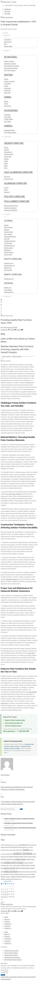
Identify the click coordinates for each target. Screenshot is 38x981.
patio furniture (32, 692)
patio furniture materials (23, 871)
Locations (7, 926)
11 (4, 891)
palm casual (30, 868)
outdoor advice (9, 853)
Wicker (13, 876)
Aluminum (3, 845)
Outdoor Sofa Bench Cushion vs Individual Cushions (19, 818)
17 (2, 894)
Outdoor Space (25, 865)
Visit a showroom (9, 731)
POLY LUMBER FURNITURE (17, 201)
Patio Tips (11, 874)
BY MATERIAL (10, 57)
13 (7, 891)
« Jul (2, 902)
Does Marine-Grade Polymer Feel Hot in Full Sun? (18, 823)
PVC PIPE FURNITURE (14, 196)
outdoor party (5, 865)
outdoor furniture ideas (16, 856)
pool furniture (26, 874)
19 (5, 894)
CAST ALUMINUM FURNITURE (18, 172)
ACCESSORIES (11, 110)
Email (2, 972)
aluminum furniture (11, 579)
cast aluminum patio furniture (17, 847)
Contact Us (7, 928)
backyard (8, 845)
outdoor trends (9, 868)
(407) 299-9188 (24, 731)
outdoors (11, 865)
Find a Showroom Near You (14, 723)
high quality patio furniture (16, 850)
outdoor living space (13, 862)
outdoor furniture (22, 853)
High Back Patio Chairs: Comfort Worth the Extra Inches (20, 827)
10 (2, 891)
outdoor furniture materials (29, 856)
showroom (4, 703)
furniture (8, 850)
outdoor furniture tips (7, 859)
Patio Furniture (16, 356)
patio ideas (6, 874)
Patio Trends (19, 874)
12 (5, 891)
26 (5, 897)
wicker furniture (21, 876)
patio (2, 871)
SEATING (8, 75)
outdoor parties (28, 862)
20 (7, 894)
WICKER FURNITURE (14, 143)
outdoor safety (16, 865)
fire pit (27, 847)
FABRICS (8, 126)
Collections (7, 924)
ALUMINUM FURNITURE (15, 183)
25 (4, 897)
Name (3, 970)
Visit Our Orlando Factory (13, 726)
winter (20, 879)
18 (4, 894)
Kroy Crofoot (7, 356)
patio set (31, 653)
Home (6, 917)
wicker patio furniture (12, 879)
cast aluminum (24, 845)
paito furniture (21, 868)
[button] (9, 29)
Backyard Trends (14, 845)
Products (7, 921)
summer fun (8, 876)
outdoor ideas (20, 859)
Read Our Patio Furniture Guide (15, 720)
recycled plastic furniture (13, 494)
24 (2, 897)
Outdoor (26, 850)
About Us (7, 919)
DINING (7, 97)
